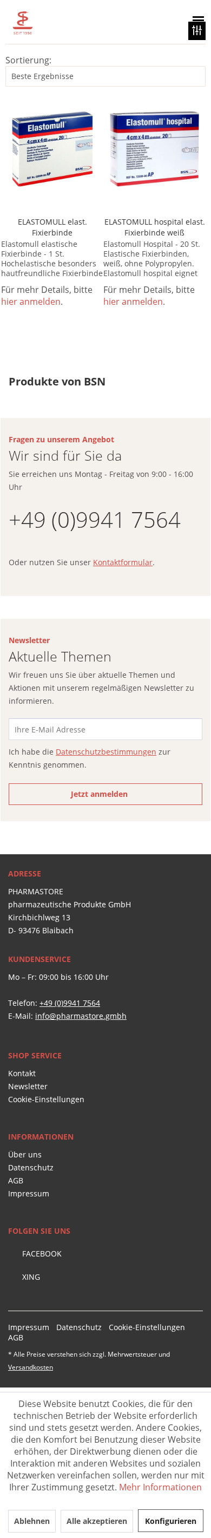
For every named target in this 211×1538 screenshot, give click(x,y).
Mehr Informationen (160, 1487)
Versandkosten (30, 1367)
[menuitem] (141, 20)
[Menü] (195, 20)
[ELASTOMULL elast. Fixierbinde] (52, 149)
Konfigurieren (170, 1521)
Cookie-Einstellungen (46, 1099)
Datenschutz (31, 1167)
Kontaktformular (123, 562)
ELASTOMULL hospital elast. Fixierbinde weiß (154, 227)
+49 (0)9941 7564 (95, 519)
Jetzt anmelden (99, 794)
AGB (15, 1180)
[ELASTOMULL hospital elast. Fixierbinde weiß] (154, 149)
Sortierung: (28, 60)
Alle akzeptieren (97, 1521)
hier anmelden (31, 301)
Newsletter (28, 1086)
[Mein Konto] (168, 20)
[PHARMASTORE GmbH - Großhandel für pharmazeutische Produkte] (59, 23)
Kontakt (22, 1073)
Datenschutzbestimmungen (106, 752)
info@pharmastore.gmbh (81, 1016)
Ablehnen (32, 1521)
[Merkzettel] (141, 20)
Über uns (25, 1154)
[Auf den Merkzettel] (89, 117)
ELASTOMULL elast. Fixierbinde (52, 227)
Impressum (28, 1193)
